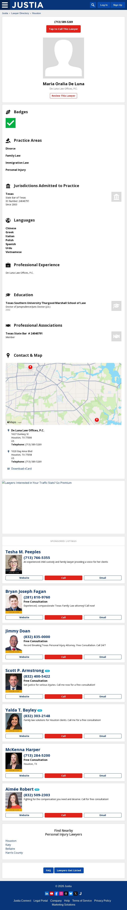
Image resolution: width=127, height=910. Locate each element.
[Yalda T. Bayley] (13, 721)
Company (56, 900)
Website (24, 577)
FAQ (48, 870)
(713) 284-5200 (37, 755)
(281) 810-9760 (37, 597)
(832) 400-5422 (37, 676)
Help (67, 900)
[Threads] (66, 893)
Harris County (14, 852)
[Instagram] (61, 893)
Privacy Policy (102, 900)
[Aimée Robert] (13, 800)
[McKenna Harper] (13, 761)
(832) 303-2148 (37, 715)
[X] (76, 893)
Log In (104, 5)
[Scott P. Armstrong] (13, 681)
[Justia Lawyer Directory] (27, 5)
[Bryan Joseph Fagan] (13, 602)
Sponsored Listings (63, 541)
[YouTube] (52, 893)
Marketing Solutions (63, 904)
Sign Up (117, 5)
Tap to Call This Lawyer (63, 28)
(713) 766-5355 (37, 557)
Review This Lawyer (63, 95)
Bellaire (10, 848)
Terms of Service (82, 900)
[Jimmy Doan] (13, 642)
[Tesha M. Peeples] (13, 563)
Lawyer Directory (20, 13)
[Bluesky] (71, 893)
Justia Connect (22, 900)
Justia (5, 13)
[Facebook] (56, 893)
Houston (36, 13)
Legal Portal (41, 900)
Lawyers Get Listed (69, 870)
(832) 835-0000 (37, 636)
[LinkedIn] (47, 893)
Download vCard (21, 468)
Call (63, 577)
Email (103, 577)
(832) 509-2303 (37, 794)
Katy (8, 845)
